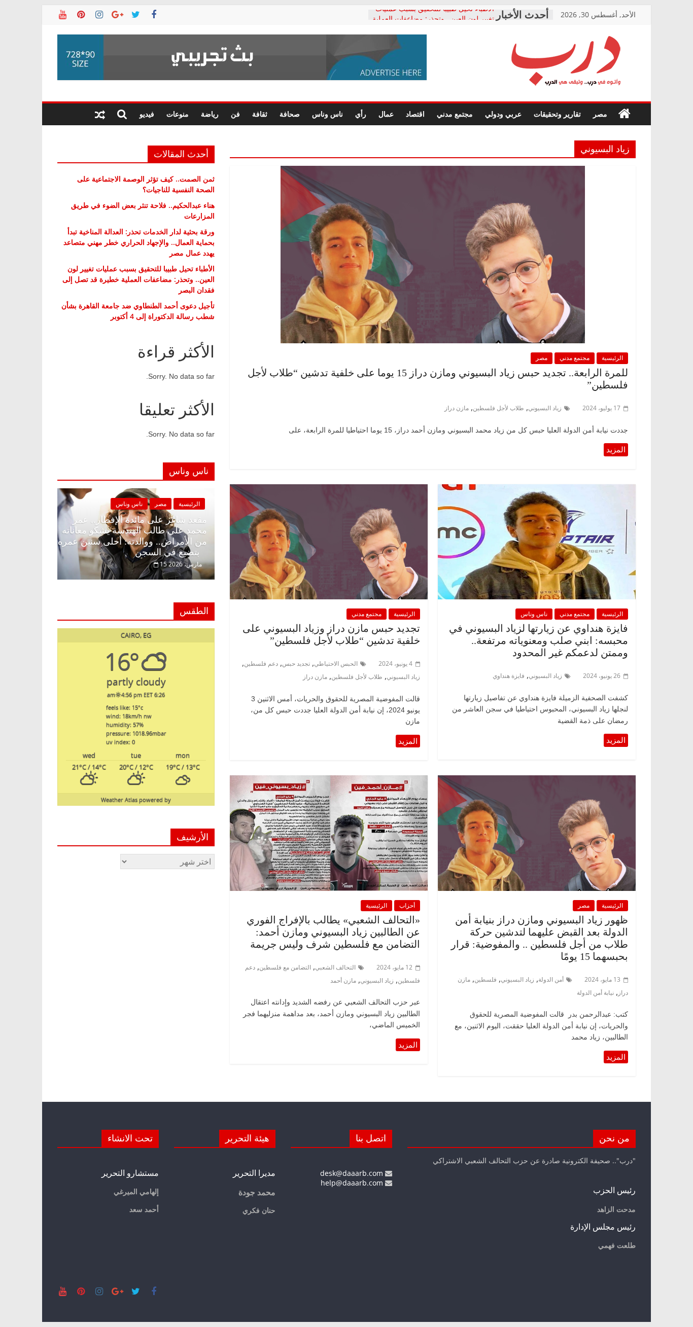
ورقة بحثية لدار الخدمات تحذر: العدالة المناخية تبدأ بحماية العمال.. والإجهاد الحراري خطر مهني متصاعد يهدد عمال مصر (139, 242)
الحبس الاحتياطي (336, 663)
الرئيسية (612, 357)
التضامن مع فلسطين (285, 967)
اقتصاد (415, 114)
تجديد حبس (296, 663)
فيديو (147, 114)
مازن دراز (456, 408)
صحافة (290, 114)
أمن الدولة (551, 979)
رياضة (210, 114)
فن (235, 114)
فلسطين (485, 979)
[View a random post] (100, 114)
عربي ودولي (503, 114)
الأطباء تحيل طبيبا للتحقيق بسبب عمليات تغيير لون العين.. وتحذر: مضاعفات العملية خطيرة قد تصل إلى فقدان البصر (138, 279)
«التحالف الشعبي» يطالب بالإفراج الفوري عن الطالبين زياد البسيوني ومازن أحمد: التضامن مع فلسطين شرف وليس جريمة (333, 932)
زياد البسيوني (545, 408)
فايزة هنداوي (509, 675)
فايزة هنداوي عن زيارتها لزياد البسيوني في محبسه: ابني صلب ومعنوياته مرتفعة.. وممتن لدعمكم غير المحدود (538, 640)
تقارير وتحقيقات (557, 114)
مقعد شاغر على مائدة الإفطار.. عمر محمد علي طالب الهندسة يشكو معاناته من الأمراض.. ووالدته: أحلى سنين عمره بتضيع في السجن (132, 536)
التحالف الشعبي (335, 967)
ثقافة (259, 114)
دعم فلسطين (261, 663)
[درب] (624, 114)
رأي (360, 114)
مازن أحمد (343, 980)
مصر (600, 114)
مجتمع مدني (455, 114)
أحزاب (407, 905)
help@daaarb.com (353, 1183)
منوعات (177, 114)
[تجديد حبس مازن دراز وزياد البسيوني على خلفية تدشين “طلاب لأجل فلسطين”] (329, 490)
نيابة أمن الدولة (595, 992)
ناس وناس (327, 114)
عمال (386, 114)
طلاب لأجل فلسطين (498, 408)
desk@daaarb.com (352, 1173)
